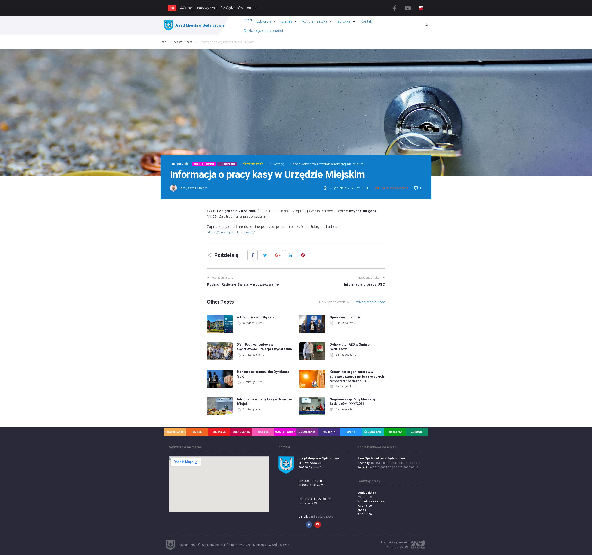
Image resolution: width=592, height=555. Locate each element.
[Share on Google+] (278, 255)
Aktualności (181, 164)
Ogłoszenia (227, 164)
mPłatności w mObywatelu (257, 317)
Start (163, 42)
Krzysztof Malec (193, 188)
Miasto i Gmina (183, 42)
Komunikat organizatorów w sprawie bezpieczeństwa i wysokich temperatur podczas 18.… (357, 376)
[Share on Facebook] (252, 255)
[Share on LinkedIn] (290, 255)
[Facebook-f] (395, 8)
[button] (266, 21)
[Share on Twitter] (265, 255)
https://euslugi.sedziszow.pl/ (231, 232)
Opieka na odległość (345, 317)
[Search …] (426, 25)
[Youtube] (407, 8)
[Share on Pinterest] (303, 255)
